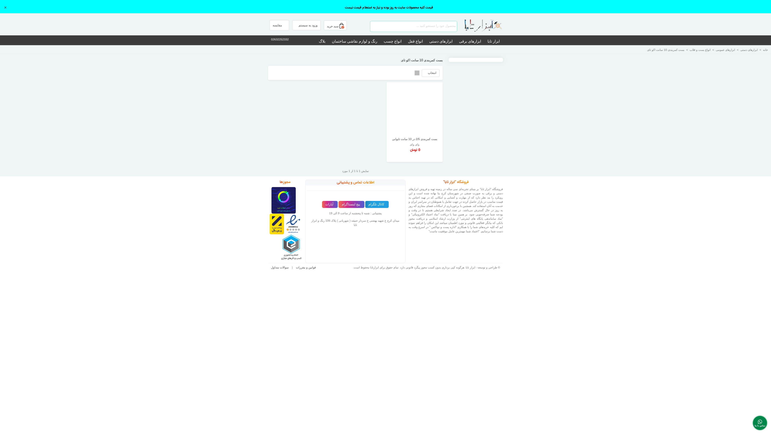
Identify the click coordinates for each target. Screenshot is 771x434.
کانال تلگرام (376, 204)
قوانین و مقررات (306, 267)
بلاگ (322, 41)
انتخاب (431, 73)
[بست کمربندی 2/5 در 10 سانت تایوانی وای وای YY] (415, 109)
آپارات (329, 204)
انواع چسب (393, 41)
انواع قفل (415, 41)
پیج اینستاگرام (351, 204)
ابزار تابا (493, 41)
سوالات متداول (280, 267)
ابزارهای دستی (441, 41)
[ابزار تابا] (481, 26)
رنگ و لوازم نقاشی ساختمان (354, 41)
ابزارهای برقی (470, 41)
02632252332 (280, 39)
